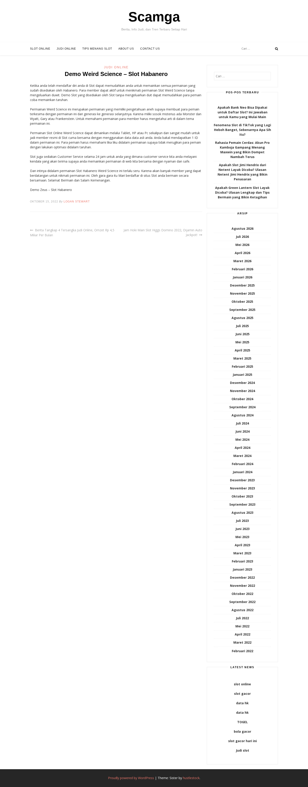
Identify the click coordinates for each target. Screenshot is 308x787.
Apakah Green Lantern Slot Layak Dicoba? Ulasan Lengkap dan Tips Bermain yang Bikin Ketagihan (242, 192)
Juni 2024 (242, 431)
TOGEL (242, 722)
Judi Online (66, 48)
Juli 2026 (242, 236)
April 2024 (242, 447)
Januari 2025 (242, 374)
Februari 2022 (242, 651)
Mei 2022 (242, 626)
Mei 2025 (242, 342)
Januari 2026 (242, 277)
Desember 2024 (242, 383)
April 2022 (242, 634)
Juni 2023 (242, 529)
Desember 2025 (242, 285)
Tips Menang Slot (97, 48)
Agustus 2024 (242, 415)
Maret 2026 (242, 261)
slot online (242, 684)
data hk (242, 703)
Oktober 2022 (242, 594)
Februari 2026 (242, 269)
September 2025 (242, 309)
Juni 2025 (242, 334)
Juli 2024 (242, 423)
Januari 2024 (242, 472)
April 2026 (242, 253)
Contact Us (150, 48)
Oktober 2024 (242, 399)
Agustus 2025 (242, 318)
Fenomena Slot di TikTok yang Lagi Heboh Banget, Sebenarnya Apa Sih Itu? (242, 130)
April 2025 (242, 350)
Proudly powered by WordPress (131, 778)
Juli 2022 (242, 618)
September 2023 (242, 504)
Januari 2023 (242, 569)
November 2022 (242, 585)
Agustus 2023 (242, 512)
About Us (126, 48)
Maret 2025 (242, 358)
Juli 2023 (242, 521)
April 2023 (242, 545)
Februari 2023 (242, 561)
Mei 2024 (242, 439)
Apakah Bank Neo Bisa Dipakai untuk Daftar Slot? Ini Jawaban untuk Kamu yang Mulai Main (242, 112)
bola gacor (242, 731)
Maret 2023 (242, 553)
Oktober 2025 (242, 301)
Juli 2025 (242, 326)
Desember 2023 (242, 480)
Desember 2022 (242, 577)
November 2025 (242, 293)
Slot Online (40, 48)
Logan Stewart (77, 201)
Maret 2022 (242, 642)
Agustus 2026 (242, 228)
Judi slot (242, 750)
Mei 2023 (242, 537)
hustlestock (191, 778)
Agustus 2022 (242, 610)
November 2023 (242, 488)
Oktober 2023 (242, 496)
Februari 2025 (242, 366)
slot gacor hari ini (242, 741)
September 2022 (242, 602)
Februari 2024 (242, 464)
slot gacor (242, 693)
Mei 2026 (242, 245)
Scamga (154, 16)
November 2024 (242, 391)
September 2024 (242, 407)
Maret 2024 (242, 456)
